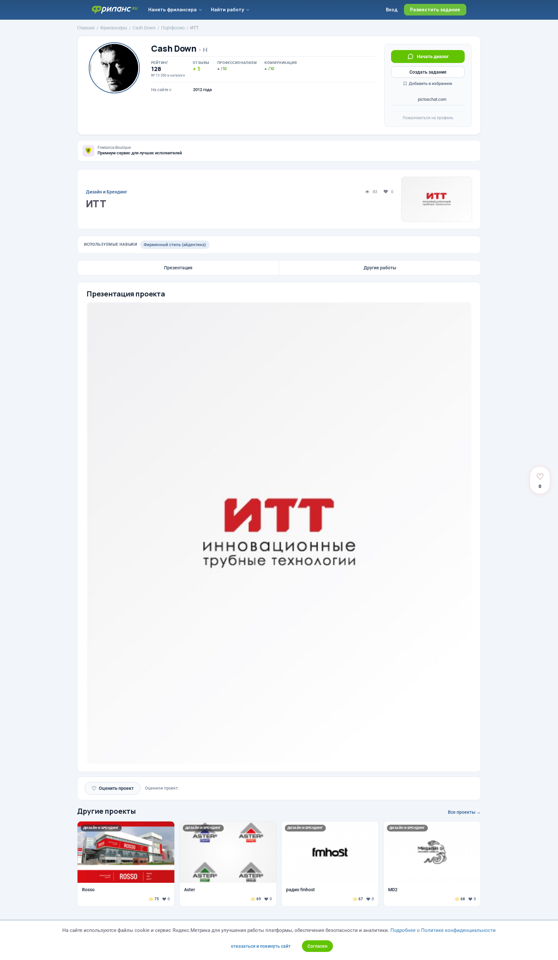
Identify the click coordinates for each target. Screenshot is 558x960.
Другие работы (380, 267)
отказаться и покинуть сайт (261, 946)
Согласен (317, 946)
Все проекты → (464, 812)
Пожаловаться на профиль (428, 118)
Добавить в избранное (430, 83)
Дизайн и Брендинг (106, 191)
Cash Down (174, 48)
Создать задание (428, 72)
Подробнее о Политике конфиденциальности (443, 930)
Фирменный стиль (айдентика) (175, 244)
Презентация (178, 267)
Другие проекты (106, 811)
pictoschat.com (431, 99)
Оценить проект (112, 788)
